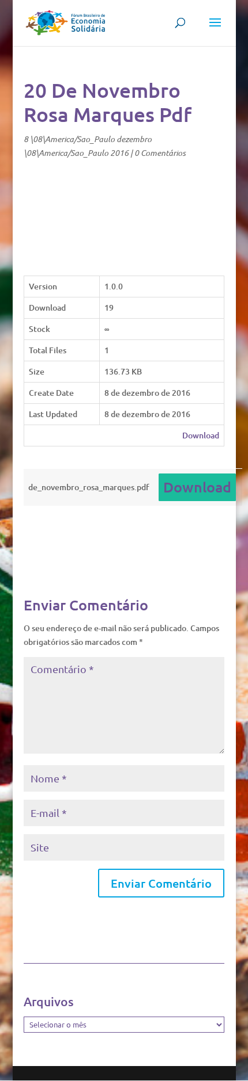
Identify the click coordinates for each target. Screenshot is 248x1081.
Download (200, 435)
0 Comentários (160, 152)
